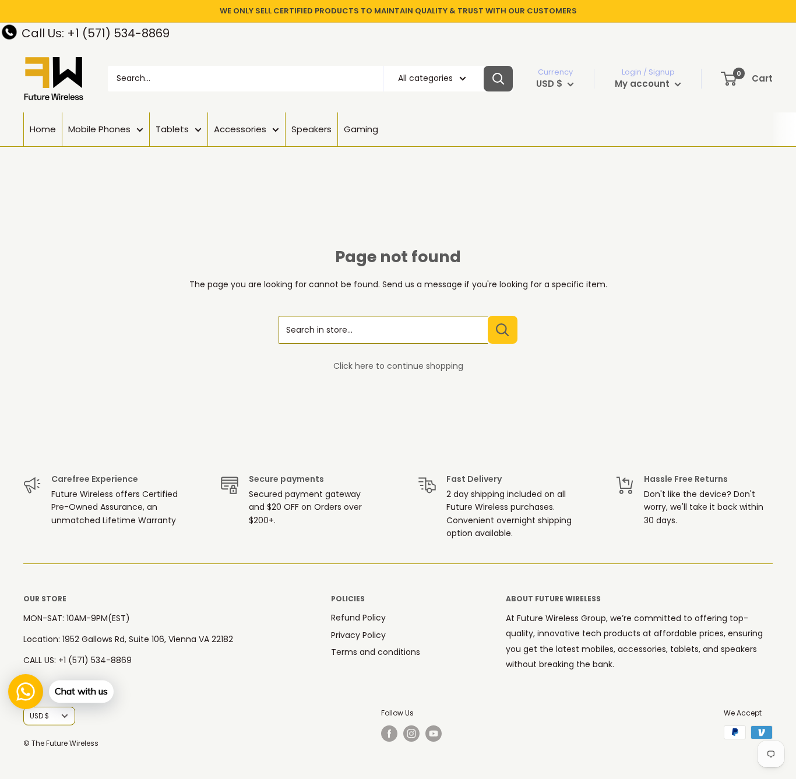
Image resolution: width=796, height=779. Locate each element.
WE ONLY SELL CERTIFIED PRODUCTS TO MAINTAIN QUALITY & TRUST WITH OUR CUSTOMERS (398, 10)
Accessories (240, 129)
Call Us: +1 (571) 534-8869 (96, 33)
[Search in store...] (502, 330)
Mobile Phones (99, 129)
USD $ (39, 716)
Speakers (311, 129)
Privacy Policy (358, 635)
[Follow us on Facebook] (389, 733)
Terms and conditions (375, 652)
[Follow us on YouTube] (433, 733)
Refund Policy (358, 617)
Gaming (361, 129)
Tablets (172, 129)
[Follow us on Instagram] (411, 733)
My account (643, 83)
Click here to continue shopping (398, 366)
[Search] (498, 78)
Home (43, 129)
